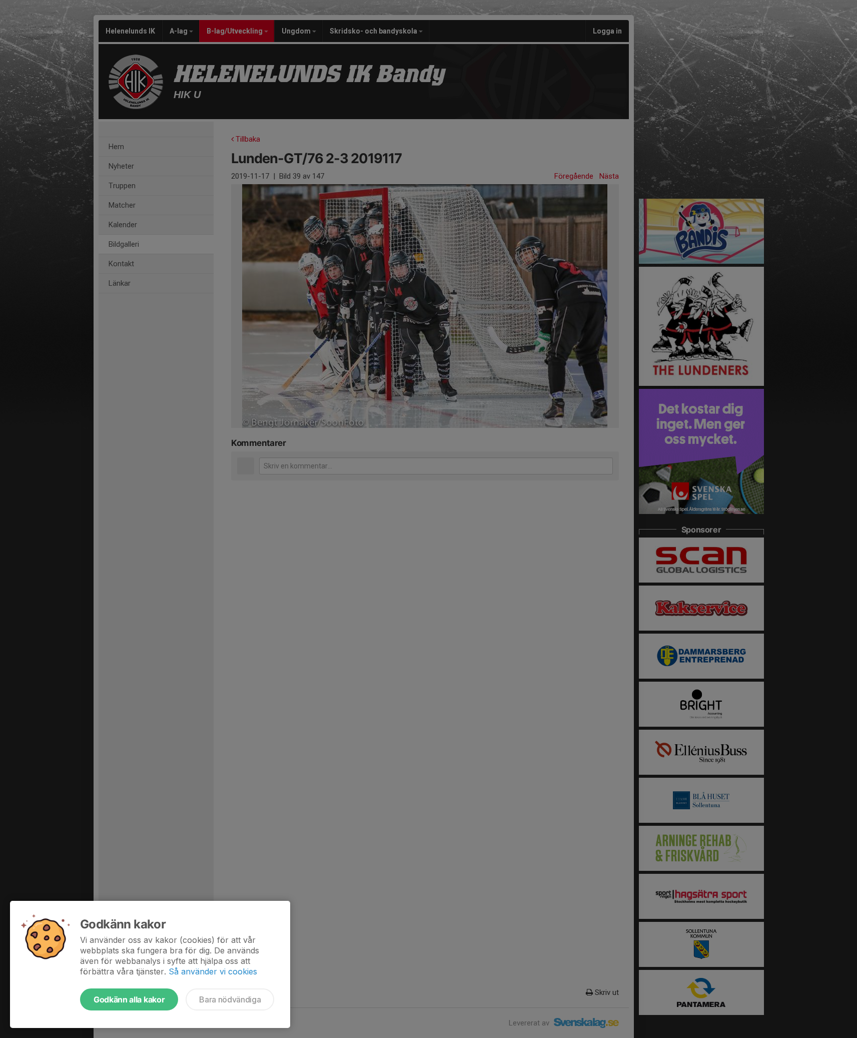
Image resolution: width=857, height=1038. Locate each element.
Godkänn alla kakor (129, 999)
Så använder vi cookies (213, 971)
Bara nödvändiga (230, 999)
